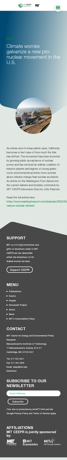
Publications (15, 291)
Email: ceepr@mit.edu (17, 367)
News (11, 314)
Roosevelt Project (18, 305)
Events (12, 296)
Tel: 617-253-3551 (15, 358)
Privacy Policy (21, 413)
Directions (12, 371)
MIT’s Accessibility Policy (22, 318)
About (12, 309)
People (12, 300)
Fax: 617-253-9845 (15, 362)
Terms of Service (41, 413)
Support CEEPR (19, 269)
